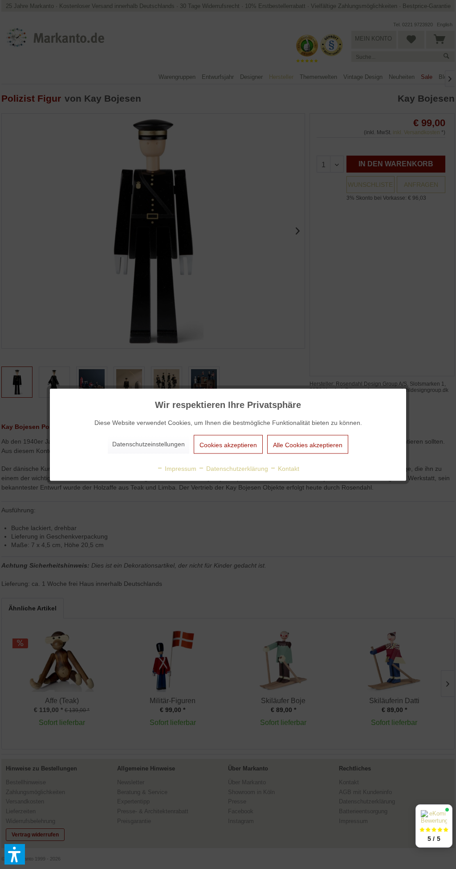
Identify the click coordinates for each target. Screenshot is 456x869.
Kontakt (287, 468)
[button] (14, 854)
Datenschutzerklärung (236, 468)
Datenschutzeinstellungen (148, 443)
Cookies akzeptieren (228, 444)
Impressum (179, 468)
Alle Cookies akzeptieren (307, 444)
